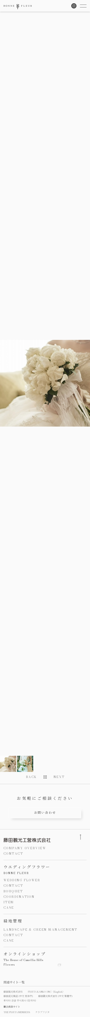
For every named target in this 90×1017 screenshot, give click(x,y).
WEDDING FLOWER (21, 880)
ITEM (8, 902)
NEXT (59, 777)
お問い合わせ (45, 812)
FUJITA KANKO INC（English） (46, 991)
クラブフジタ (42, 1012)
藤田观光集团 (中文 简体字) (18, 996)
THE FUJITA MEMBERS (16, 1012)
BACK (31, 777)
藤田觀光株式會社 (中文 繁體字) (55, 996)
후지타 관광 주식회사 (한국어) (19, 1000)
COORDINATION (19, 896)
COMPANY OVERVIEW (24, 848)
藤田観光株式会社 (13, 991)
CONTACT (13, 853)
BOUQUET (13, 891)
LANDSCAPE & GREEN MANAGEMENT (40, 929)
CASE (8, 907)
